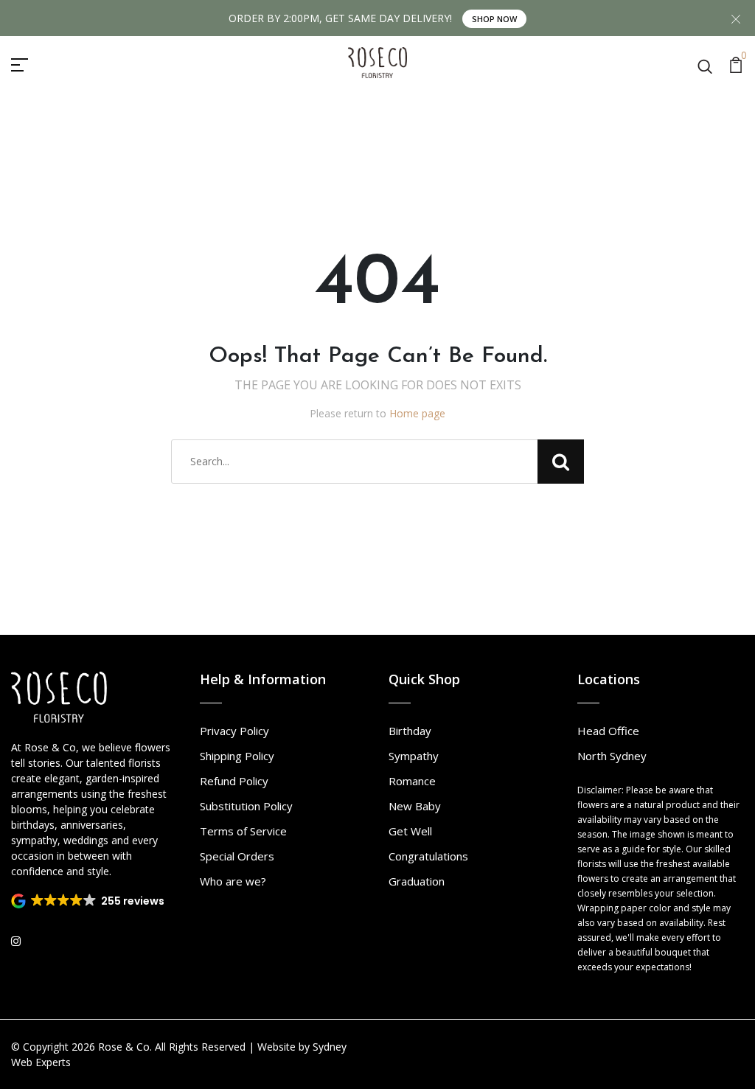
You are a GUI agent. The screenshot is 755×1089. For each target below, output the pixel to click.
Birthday (410, 730)
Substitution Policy (246, 806)
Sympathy (414, 755)
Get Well (410, 831)
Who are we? (233, 881)
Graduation (417, 881)
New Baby (415, 806)
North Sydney (612, 755)
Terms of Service (243, 831)
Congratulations (428, 856)
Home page (417, 413)
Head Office (608, 730)
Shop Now (494, 18)
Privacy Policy (234, 730)
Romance (412, 780)
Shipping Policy (237, 755)
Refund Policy (234, 780)
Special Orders (237, 856)
